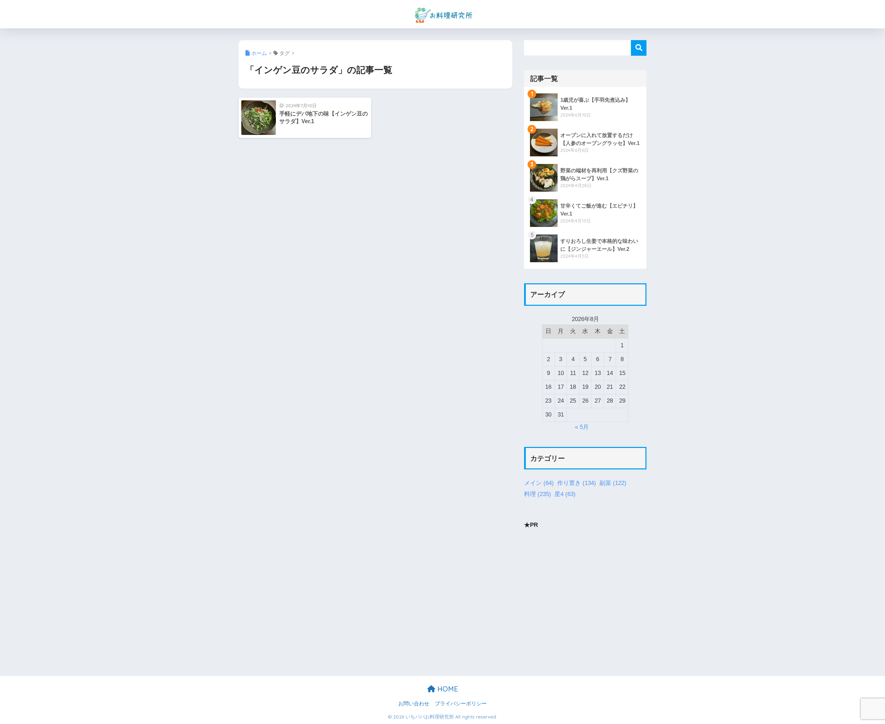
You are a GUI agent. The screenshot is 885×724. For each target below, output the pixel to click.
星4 (565, 494)
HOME (446, 689)
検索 (638, 48)
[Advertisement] (585, 584)
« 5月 (582, 427)
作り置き (576, 482)
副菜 (612, 482)
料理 (537, 494)
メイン (539, 482)
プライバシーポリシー (461, 703)
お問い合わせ (413, 703)
